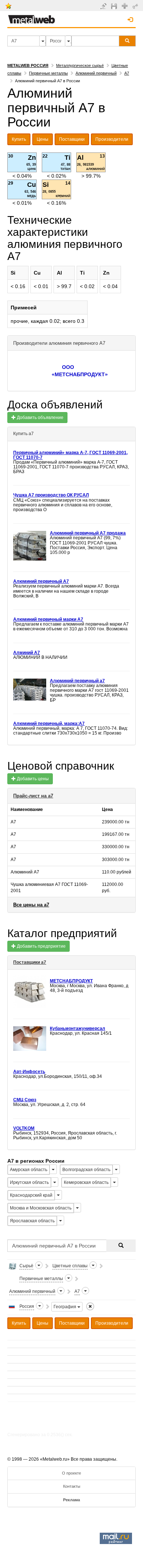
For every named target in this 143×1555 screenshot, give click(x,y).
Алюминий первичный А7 (41, 581)
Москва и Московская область (41, 1208)
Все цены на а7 (31, 904)
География (65, 1306)
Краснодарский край (31, 1195)
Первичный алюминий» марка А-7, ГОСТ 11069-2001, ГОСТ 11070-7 (70, 455)
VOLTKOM (23, 1128)
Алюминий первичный (96, 73)
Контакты (71, 1486)
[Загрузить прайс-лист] (115, 5)
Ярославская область (32, 1220)
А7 (126, 73)
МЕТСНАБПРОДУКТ (71, 981)
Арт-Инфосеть (29, 1071)
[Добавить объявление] (104, 5)
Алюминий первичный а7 (77, 680)
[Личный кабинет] (136, 5)
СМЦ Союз (24, 1099)
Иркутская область (29, 1182)
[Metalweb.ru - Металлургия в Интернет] (31, 17)
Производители (111, 139)
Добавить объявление (39, 417)
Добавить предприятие (41, 946)
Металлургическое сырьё (80, 65)
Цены (42, 139)
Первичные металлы (48, 73)
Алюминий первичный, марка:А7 (49, 723)
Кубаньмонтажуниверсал (77, 1028)
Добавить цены (32, 778)
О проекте (71, 1473)
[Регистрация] (125, 5)
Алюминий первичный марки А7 (48, 619)
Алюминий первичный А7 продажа (88, 533)
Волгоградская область (86, 1169)
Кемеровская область (86, 1182)
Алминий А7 (26, 652)
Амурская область (28, 1169)
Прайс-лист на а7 (33, 796)
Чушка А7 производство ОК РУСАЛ (51, 495)
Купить (19, 139)
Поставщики (72, 139)
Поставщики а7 (29, 962)
